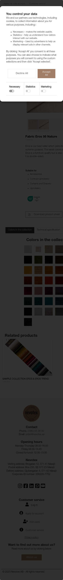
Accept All (46, 73)
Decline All (22, 73)
